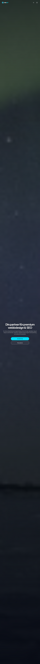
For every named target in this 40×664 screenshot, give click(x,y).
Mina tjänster (20, 342)
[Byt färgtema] (33, 2)
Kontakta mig (20, 338)
